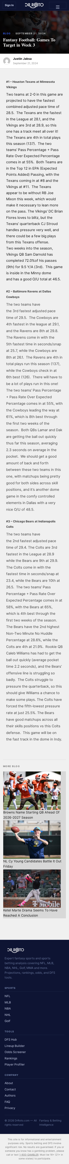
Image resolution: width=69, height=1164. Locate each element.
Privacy (10, 1108)
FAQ (7, 1102)
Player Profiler (15, 1064)
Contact (10, 1089)
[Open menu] (57, 5)
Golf (7, 1021)
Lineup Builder (15, 1046)
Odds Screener (15, 1052)
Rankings (11, 1058)
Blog (7, 33)
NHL (8, 1015)
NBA (8, 1008)
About (9, 1083)
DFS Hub (11, 1039)
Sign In (9, 5)
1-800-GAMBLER (29, 1154)
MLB (8, 1002)
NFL (7, 996)
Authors (10, 1095)
